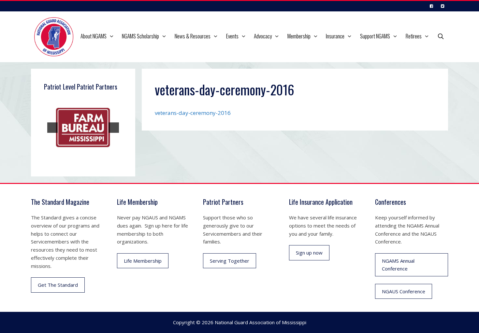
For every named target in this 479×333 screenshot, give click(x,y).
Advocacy (263, 36)
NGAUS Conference (403, 291)
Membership (299, 36)
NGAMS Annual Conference (398, 264)
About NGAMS (93, 36)
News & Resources (192, 36)
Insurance (335, 36)
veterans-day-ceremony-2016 (193, 113)
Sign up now (309, 252)
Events (232, 36)
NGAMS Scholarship (140, 36)
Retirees (414, 36)
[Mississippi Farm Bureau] (83, 127)
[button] (112, 36)
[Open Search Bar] (440, 36)
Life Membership (143, 260)
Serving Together (229, 260)
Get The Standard (58, 285)
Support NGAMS (375, 36)
